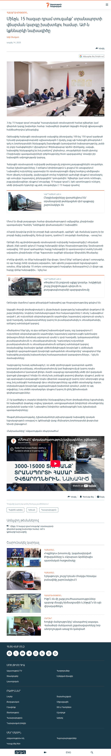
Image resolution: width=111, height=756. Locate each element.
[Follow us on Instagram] (35, 653)
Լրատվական (13, 681)
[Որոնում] (92, 752)
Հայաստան (49, 550)
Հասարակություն (17, 12)
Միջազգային (62, 702)
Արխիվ (60, 718)
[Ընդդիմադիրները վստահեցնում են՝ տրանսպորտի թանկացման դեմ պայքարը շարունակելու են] (24, 201)
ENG (68, 752)
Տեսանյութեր (12, 676)
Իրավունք (11, 707)
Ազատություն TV (14, 671)
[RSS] (42, 653)
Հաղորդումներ (63, 671)
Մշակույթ (61, 712)
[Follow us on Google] (55, 653)
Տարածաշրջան (64, 696)
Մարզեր (48, 618)
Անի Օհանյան (13, 37)
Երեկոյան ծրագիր (65, 676)
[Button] (100, 48)
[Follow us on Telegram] (29, 653)
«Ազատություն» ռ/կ (15, 738)
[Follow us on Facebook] (9, 653)
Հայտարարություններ (66, 738)
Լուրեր (9, 696)
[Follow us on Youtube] (22, 653)
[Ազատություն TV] (45, 752)
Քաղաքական (13, 702)
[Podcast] (48, 653)
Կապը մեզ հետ (13, 743)
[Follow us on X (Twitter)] (16, 653)
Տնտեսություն (13, 712)
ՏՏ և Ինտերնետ (64, 707)
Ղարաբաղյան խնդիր (16, 723)
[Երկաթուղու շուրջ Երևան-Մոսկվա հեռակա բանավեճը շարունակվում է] (24, 580)
